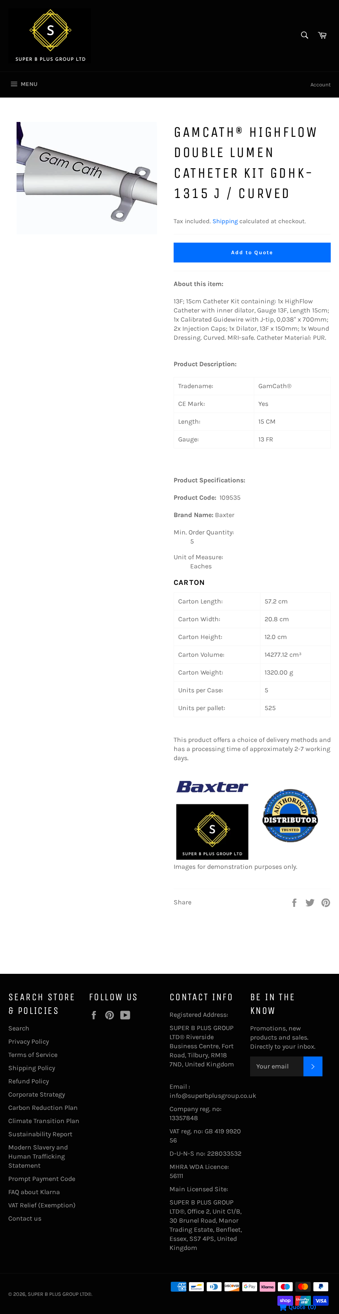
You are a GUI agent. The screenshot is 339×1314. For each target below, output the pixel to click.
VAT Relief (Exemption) (42, 1205)
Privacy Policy (28, 1041)
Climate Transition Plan (43, 1121)
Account (320, 84)
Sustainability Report (40, 1134)
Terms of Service (32, 1055)
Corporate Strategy (36, 1094)
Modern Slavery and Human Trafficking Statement (38, 1156)
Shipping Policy (31, 1068)
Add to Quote (252, 252)
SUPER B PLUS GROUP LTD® (59, 1294)
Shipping (225, 221)
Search (18, 1028)
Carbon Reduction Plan (43, 1107)
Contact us (24, 1218)
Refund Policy (28, 1081)
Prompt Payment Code (41, 1179)
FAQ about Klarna (34, 1192)
